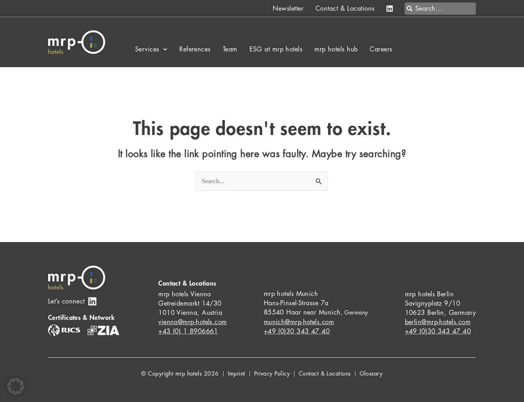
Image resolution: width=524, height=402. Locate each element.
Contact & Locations (345, 8)
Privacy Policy (272, 374)
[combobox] (440, 8)
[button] (15, 386)
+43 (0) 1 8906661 (188, 331)
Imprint (236, 374)
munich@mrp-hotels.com (299, 322)
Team (230, 49)
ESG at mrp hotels (276, 49)
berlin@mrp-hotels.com (438, 322)
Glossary (371, 374)
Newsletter (288, 8)
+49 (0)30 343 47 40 (297, 331)
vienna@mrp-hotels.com (192, 322)
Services (147, 49)
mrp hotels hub (336, 49)
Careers (381, 49)
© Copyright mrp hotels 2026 (180, 374)
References (195, 49)
